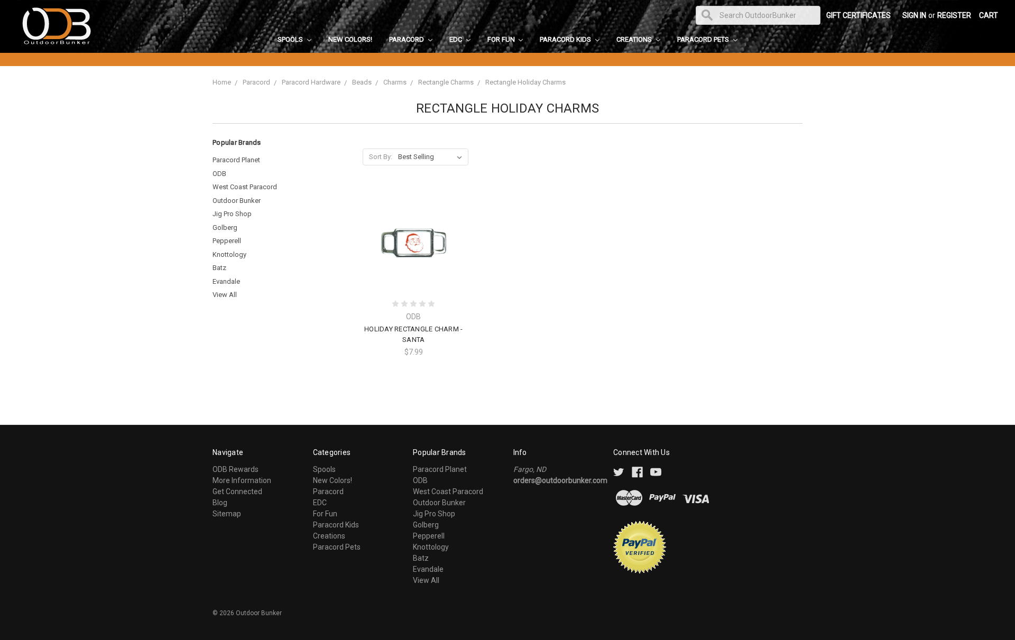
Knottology (229, 254)
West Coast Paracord (245, 187)
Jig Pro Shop (232, 214)
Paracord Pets (704, 39)
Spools (291, 39)
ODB (219, 174)
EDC (456, 39)
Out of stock (413, 261)
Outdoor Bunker (237, 201)
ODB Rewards (236, 469)
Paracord (407, 39)
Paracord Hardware (311, 82)
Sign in (914, 15)
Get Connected (237, 491)
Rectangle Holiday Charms (525, 82)
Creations (634, 39)
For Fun (501, 39)
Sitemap (227, 513)
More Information (242, 480)
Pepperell (227, 241)
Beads (362, 82)
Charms (395, 82)
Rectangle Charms (446, 82)
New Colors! (350, 39)
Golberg (225, 227)
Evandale (226, 281)
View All (225, 295)
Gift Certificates (858, 15)
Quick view (413, 223)
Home (222, 82)
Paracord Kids (566, 39)
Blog (220, 502)
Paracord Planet (236, 160)
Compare (410, 242)
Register (954, 15)
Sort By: (380, 157)
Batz (219, 268)
